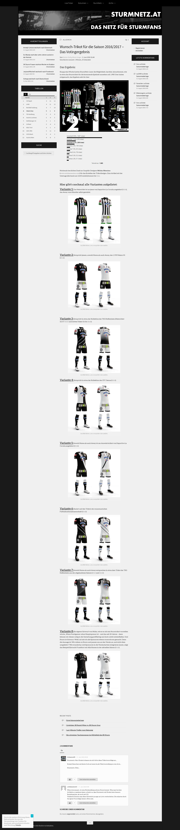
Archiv (111, 3)
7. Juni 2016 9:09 (84, 787)
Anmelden (139, 51)
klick (124, 189)
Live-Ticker (69, 3)
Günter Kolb (67, 57)
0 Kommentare (50, 50)
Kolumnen (82, 3)
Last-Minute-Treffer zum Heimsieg (79, 730)
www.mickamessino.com (69, 173)
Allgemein (67, 40)
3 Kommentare (50, 74)
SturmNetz (97, 3)
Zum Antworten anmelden (87, 779)
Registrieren (140, 48)
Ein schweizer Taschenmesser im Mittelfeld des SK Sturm (88, 735)
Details (18, 825)
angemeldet (71, 814)
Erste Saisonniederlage (75, 720)
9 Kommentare (50, 81)
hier (98, 176)
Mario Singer (76, 57)
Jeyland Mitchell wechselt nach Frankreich (38, 72)
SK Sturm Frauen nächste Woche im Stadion (38, 64)
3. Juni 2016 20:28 (82, 757)
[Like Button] (69, 779)
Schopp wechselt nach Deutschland (35, 79)
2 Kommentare (50, 60)
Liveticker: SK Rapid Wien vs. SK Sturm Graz (83, 725)
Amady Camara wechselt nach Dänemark (37, 48)
